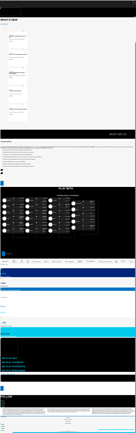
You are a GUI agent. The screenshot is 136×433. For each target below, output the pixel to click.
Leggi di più (11, 41)
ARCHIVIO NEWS (4, 24)
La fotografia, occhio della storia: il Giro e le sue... (17, 36)
